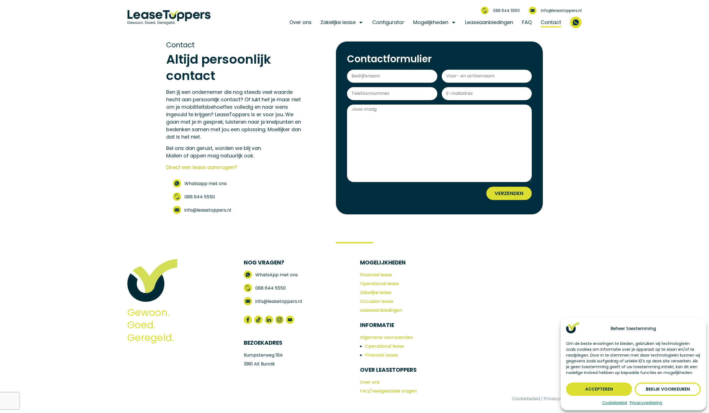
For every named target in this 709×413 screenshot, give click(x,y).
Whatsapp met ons (205, 183)
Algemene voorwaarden (386, 337)
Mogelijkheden (430, 22)
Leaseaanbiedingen (489, 22)
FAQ (527, 22)
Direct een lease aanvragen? (201, 167)
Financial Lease (381, 355)
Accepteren (599, 389)
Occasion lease (376, 301)
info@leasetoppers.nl (561, 10)
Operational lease (379, 283)
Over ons (300, 22)
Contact (551, 22)
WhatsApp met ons (276, 275)
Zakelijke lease (338, 22)
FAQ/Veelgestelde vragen (388, 391)
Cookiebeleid (614, 403)
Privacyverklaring (646, 403)
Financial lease (376, 275)
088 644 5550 (506, 10)
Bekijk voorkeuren (668, 389)
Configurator (388, 22)
